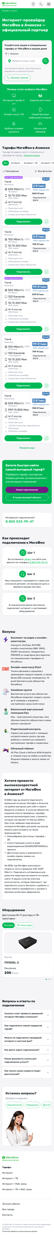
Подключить (23, 221)
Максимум (9, 399)
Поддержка (32, 1105)
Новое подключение (27, 489)
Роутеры (8, 925)
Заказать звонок (19, 77)
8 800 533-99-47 (20, 521)
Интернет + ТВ (30, 163)
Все (5, 163)
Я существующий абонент (27, 497)
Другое (46, 1105)
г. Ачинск (13, 53)
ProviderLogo (12, 4)
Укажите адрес (32, 155)
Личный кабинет (11, 1204)
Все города (8, 1209)
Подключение (14, 1105)
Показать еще (27, 448)
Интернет (15, 163)
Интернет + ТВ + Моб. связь (17, 1189)
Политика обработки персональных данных (19, 1231)
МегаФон (6, 11)
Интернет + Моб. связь (14, 1184)
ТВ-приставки (24, 925)
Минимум (9, 184)
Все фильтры (45, 171)
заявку (28, 559)
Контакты (7, 1215)
